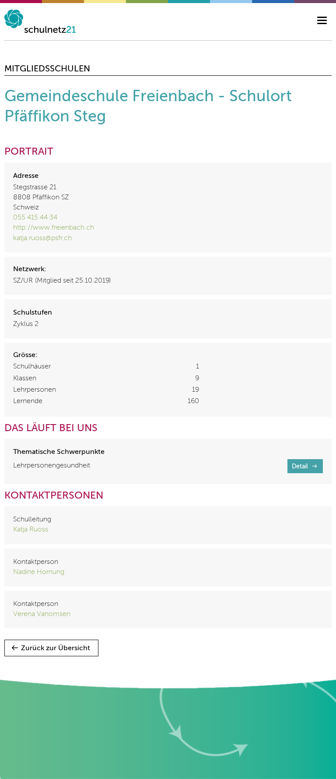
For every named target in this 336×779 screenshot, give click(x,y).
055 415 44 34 (35, 217)
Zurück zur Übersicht (55, 648)
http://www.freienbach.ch (53, 227)
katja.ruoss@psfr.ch (42, 238)
